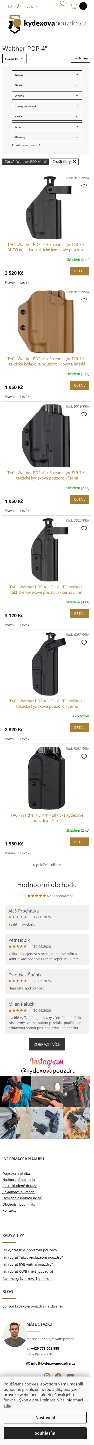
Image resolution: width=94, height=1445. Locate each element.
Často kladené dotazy (19, 1185)
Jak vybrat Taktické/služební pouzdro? (32, 1257)
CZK (30, 6)
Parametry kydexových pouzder (27, 1278)
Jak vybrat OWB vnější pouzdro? (27, 1271)
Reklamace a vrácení (18, 1192)
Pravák (10, 282)
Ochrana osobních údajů (22, 1198)
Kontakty (9, 1210)
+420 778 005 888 (45, 1348)
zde (7, 1405)
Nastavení (45, 1417)
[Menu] (83, 6)
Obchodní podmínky (18, 1204)
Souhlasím (45, 1433)
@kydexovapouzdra (48, 1070)
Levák (24, 282)
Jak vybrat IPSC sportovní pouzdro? (30, 1250)
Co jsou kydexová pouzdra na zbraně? (32, 1306)
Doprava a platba (16, 1173)
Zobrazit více (47, 1044)
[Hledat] (9, 6)
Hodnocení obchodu (47, 884)
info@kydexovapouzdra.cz (53, 1363)
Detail (79, 271)
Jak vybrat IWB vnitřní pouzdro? (27, 1264)
